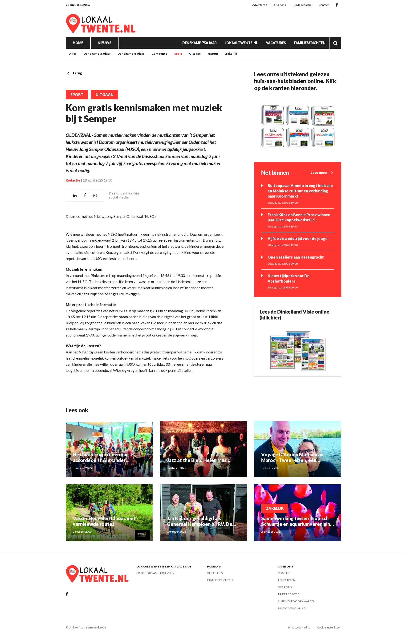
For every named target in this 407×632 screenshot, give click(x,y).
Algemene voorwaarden (296, 601)
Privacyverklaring (292, 608)
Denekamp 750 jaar (199, 43)
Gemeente (159, 53)
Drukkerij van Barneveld (155, 573)
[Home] (101, 23)
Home (78, 43)
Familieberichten (310, 43)
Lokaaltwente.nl (241, 43)
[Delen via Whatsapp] (95, 195)
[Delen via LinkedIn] (74, 195)
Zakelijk (231, 53)
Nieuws (104, 43)
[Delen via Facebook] (85, 195)
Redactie (73, 180)
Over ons (280, 5)
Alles (73, 53)
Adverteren (259, 5)
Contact (324, 5)
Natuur (213, 53)
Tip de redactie (302, 5)
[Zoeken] (335, 43)
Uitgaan (195, 53)
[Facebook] (337, 5)
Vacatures (276, 43)
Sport (178, 53)
